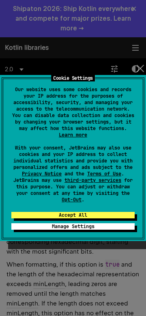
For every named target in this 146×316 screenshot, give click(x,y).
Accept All (73, 215)
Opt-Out (72, 199)
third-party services (92, 180)
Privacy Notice (42, 174)
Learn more (73, 135)
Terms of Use (104, 174)
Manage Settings (73, 226)
